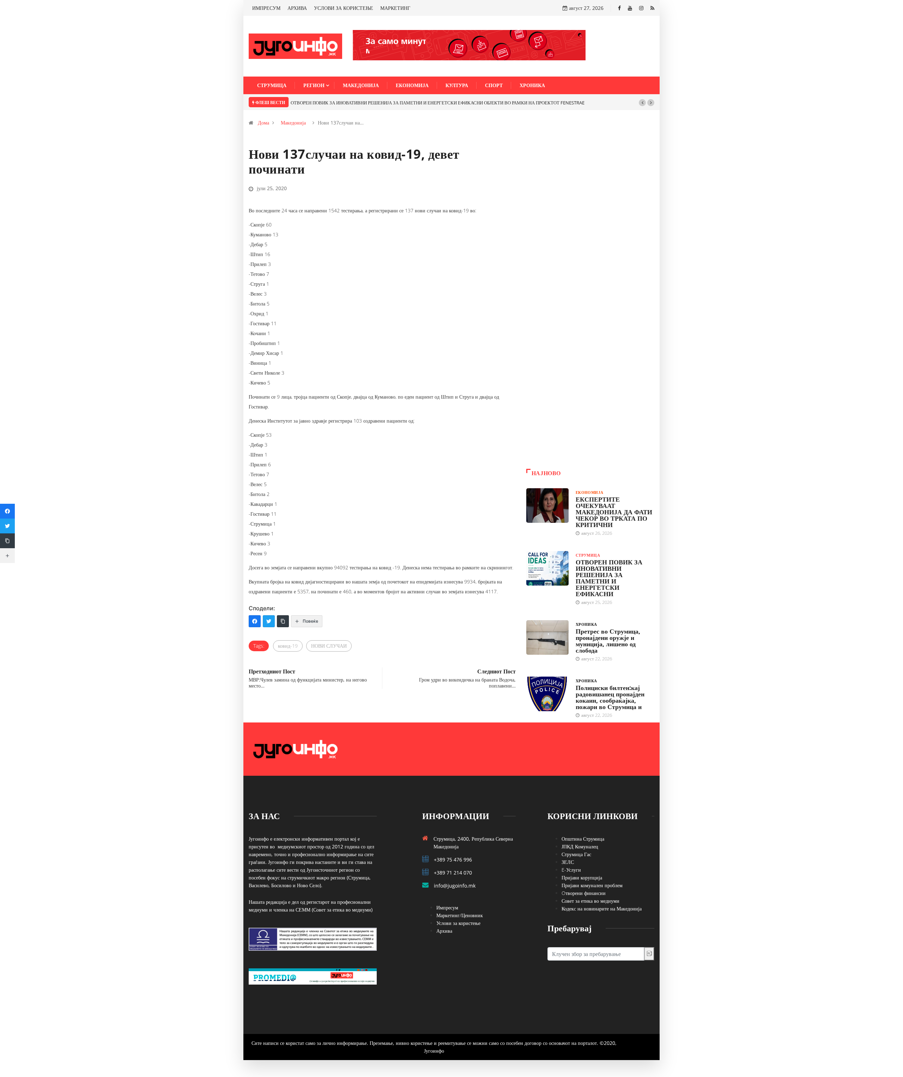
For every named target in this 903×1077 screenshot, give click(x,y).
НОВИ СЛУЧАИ (329, 645)
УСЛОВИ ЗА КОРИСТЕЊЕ (343, 8)
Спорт (494, 85)
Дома (263, 122)
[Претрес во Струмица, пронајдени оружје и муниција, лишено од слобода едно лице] (547, 637)
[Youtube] (630, 8)
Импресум (447, 907)
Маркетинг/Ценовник (459, 915)
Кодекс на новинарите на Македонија (602, 908)
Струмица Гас (576, 854)
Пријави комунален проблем (592, 885)
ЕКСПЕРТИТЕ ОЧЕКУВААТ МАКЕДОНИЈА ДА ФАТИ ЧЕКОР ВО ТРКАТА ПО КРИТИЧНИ (614, 512)
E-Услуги (571, 869)
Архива (444, 930)
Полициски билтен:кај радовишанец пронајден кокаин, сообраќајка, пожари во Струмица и (610, 697)
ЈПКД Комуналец (580, 846)
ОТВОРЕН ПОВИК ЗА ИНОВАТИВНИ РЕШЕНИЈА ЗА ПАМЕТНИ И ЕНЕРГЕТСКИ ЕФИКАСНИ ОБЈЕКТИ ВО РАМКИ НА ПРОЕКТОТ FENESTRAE (437, 102)
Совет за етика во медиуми (590, 900)
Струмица (271, 85)
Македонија (361, 85)
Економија (412, 85)
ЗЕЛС (568, 862)
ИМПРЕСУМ (266, 8)
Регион (314, 85)
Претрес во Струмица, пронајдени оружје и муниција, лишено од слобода (608, 640)
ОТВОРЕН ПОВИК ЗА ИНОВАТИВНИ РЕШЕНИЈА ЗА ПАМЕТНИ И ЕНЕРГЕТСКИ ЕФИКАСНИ (609, 578)
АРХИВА (297, 8)
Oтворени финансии (584, 893)
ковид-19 (288, 645)
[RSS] (652, 8)
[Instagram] (641, 8)
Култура (457, 85)
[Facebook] (619, 8)
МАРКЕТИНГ (395, 8)
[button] (642, 102)
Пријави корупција (582, 877)
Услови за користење (458, 923)
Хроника (532, 85)
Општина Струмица (583, 838)
